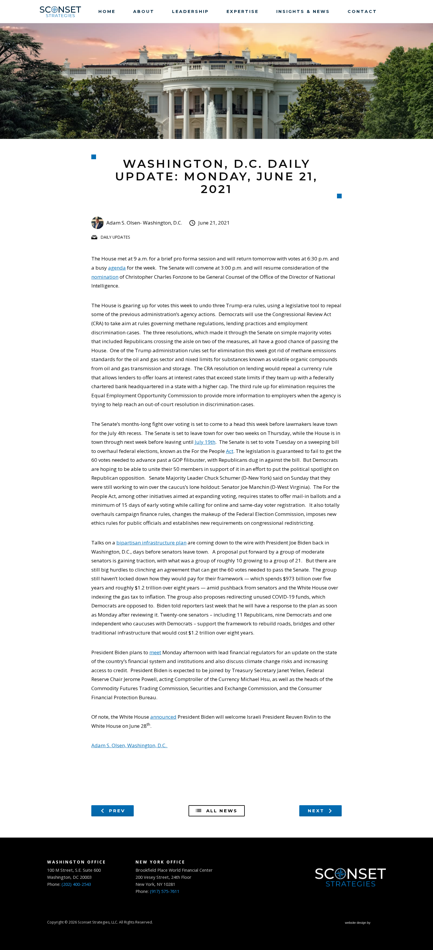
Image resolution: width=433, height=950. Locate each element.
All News (220, 810)
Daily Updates (115, 237)
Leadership (190, 11)
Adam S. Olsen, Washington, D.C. (129, 745)
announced (163, 716)
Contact (362, 11)
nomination (104, 276)
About (143, 11)
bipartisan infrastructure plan (151, 542)
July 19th (205, 442)
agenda (117, 267)
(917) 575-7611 (164, 891)
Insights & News (303, 11)
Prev (116, 810)
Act (229, 451)
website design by (358, 923)
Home (106, 11)
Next (317, 810)
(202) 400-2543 (76, 884)
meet (155, 652)
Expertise (243, 11)
